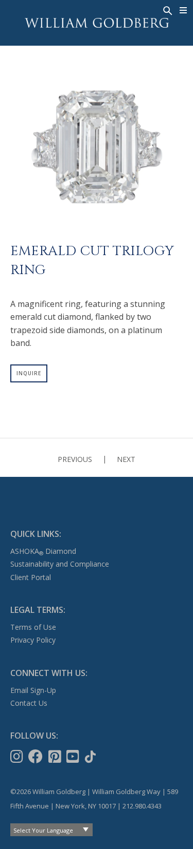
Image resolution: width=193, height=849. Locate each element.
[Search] (167, 10)
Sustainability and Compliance (59, 564)
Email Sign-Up (33, 690)
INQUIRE (28, 373)
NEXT (126, 459)
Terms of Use (33, 627)
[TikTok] (91, 756)
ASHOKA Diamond (43, 551)
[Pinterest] (55, 756)
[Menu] (183, 10)
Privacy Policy (33, 640)
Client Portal (30, 577)
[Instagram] (17, 756)
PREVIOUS (75, 459)
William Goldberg (97, 23)
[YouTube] (73, 756)
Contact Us (28, 703)
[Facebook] (36, 756)
